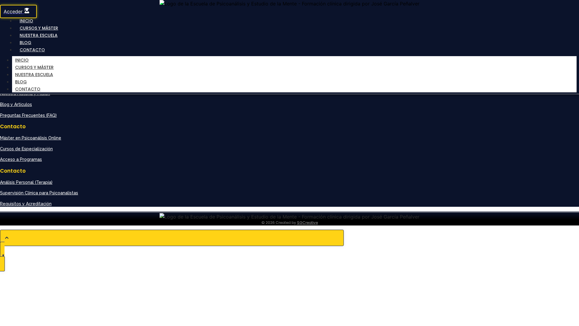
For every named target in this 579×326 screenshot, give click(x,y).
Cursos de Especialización (26, 148)
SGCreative (307, 222)
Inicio (22, 60)
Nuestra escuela (39, 35)
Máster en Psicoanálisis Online (30, 138)
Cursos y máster (34, 67)
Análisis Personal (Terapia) (26, 182)
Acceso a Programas (21, 159)
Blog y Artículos (16, 104)
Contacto (32, 50)
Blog (21, 82)
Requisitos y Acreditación (26, 203)
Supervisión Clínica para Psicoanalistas (39, 192)
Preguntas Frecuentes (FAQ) (28, 115)
